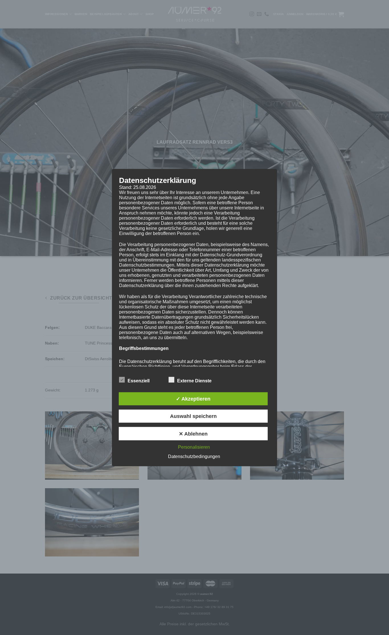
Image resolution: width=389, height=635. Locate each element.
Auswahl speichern (193, 416)
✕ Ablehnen (193, 433)
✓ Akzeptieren (193, 398)
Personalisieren (194, 446)
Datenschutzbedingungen (194, 456)
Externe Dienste (194, 380)
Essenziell (139, 380)
